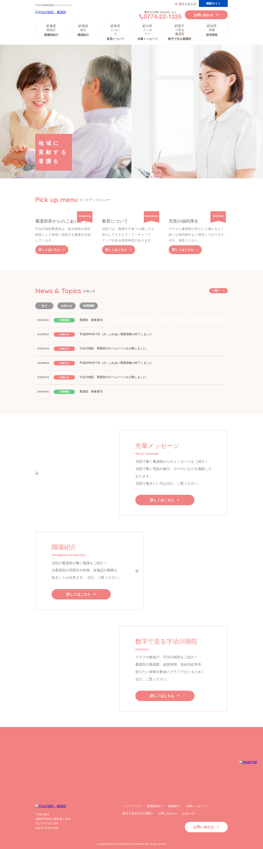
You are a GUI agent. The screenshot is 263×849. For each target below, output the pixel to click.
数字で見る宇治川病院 (137, 813)
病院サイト (213, 3)
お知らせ (66, 305)
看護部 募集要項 (91, 319)
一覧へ (216, 290)
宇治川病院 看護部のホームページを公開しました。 (114, 348)
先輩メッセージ (196, 806)
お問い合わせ (203, 15)
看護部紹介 (154, 806)
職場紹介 (173, 806)
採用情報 (88, 305)
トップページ (131, 806)
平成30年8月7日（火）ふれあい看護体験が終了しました (116, 334)
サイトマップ (187, 3)
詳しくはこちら (49, 249)
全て (44, 305)
